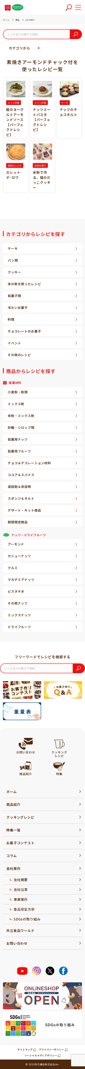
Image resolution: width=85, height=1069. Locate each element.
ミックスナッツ (19, 615)
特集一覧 (13, 830)
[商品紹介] (25, 765)
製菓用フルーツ (19, 451)
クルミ (13, 567)
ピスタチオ (16, 591)
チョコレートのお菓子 (24, 331)
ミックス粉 (16, 403)
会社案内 (13, 868)
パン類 (13, 260)
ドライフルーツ (19, 626)
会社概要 (21, 879)
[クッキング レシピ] (59, 744)
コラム (11, 855)
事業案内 (21, 899)
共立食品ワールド (20, 930)
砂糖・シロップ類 (21, 427)
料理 (11, 319)
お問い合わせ (16, 943)
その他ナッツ (18, 603)
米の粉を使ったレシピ (24, 283)
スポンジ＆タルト (21, 498)
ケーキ (13, 248)
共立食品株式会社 (45, 1064)
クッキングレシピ (20, 817)
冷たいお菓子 (18, 307)
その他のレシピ (19, 354)
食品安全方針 (24, 909)
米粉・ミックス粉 (21, 415)
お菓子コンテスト (20, 842)
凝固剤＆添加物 (19, 486)
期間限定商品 (18, 522)
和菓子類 (14, 295)
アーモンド (16, 544)
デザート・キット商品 (24, 510)
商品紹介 (13, 804)
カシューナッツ (19, 556)
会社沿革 (21, 889)
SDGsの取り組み (27, 919)
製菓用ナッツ (18, 439)
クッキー (14, 272)
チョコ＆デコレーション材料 (29, 463)
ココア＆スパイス (21, 474)
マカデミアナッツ (21, 579)
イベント (14, 343)
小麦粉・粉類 (18, 392)
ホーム (11, 791)
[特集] (59, 765)
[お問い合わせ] (26, 744)
